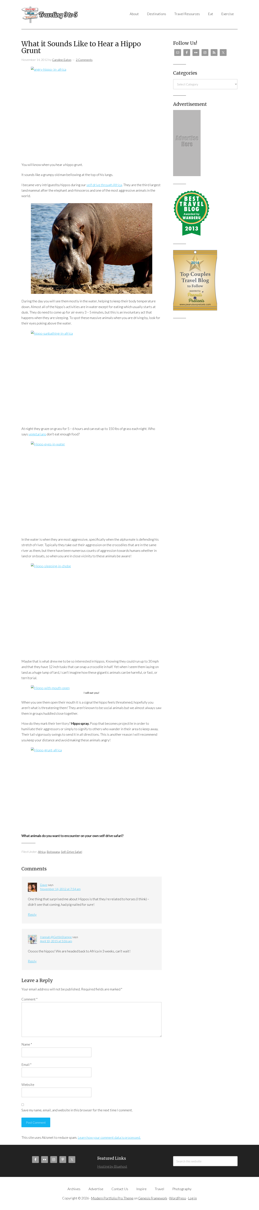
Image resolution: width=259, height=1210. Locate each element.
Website (27, 1084)
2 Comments (84, 59)
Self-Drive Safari (71, 851)
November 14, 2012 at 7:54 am (60, 889)
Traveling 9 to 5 (59, 14)
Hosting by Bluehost (112, 1166)
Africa (42, 851)
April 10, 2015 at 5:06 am (56, 941)
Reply (32, 914)
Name (26, 1044)
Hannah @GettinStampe (56, 937)
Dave (43, 884)
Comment (29, 999)
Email (26, 1064)
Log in (192, 1198)
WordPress (177, 1198)
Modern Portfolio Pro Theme (112, 1198)
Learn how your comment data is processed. (109, 1137)
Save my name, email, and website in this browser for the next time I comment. (77, 1110)
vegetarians (37, 434)
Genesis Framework (152, 1198)
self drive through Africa (104, 185)
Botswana (53, 851)
